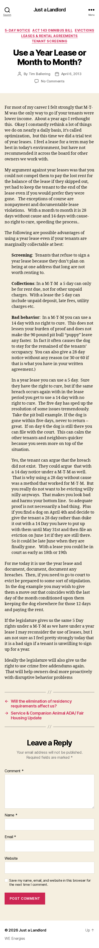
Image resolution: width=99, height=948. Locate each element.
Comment (14, 771)
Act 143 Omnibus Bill (52, 30)
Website (11, 858)
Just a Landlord (49, 9)
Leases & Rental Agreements (49, 36)
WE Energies (15, 938)
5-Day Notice (17, 30)
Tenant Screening (49, 41)
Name (11, 815)
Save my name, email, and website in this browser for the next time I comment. (50, 882)
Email (10, 837)
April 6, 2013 (71, 74)
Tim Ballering (39, 74)
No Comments (52, 81)
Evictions (84, 30)
